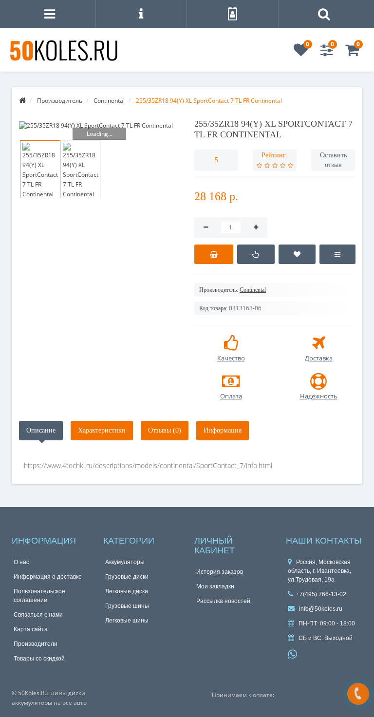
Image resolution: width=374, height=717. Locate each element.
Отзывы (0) (164, 430)
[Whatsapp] (293, 653)
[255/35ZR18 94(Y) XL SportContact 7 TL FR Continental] (99, 125)
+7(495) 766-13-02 (321, 594)
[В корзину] (213, 254)
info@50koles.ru (320, 608)
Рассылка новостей (223, 601)
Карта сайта (31, 629)
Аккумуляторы (125, 562)
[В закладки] (297, 254)
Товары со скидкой (39, 658)
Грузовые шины (127, 606)
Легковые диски (126, 591)
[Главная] (22, 100)
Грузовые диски (127, 576)
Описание (41, 430)
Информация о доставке (48, 576)
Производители (35, 644)
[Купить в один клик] (256, 254)
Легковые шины (127, 620)
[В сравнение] (337, 254)
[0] (301, 53)
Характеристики (102, 430)
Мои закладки (215, 586)
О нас (21, 562)
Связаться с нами (38, 614)
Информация (223, 430)
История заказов (219, 571)
